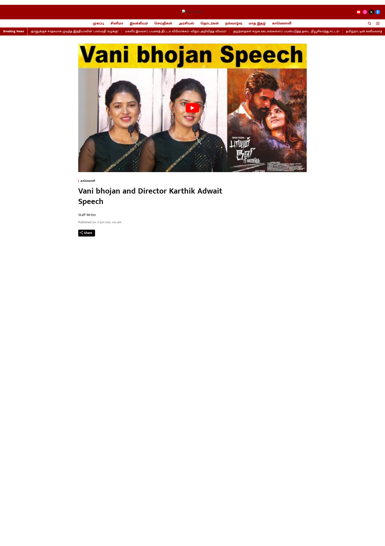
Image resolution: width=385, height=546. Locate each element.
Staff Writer (87, 215)
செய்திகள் (163, 23)
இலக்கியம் (139, 23)
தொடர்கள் (210, 23)
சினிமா (116, 23)
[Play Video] (192, 108)
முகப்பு (98, 23)
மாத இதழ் (257, 23)
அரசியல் (186, 23)
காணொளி (282, 23)
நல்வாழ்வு (233, 23)
